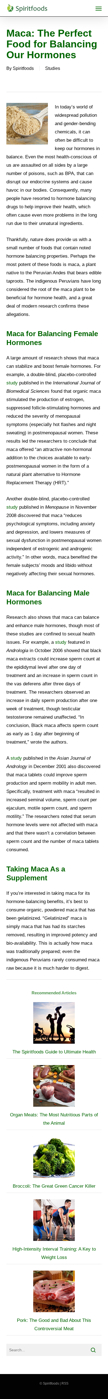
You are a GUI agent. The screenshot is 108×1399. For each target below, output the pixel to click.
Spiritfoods (23, 68)
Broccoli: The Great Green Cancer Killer (54, 1186)
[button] (99, 8)
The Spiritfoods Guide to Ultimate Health (54, 1052)
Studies (52, 68)
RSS (64, 1383)
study (12, 383)
